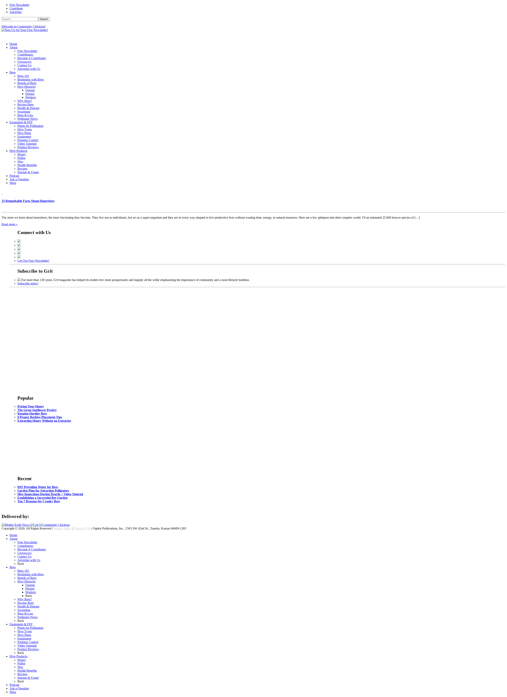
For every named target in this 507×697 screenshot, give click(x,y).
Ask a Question (19, 179)
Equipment (24, 136)
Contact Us (24, 65)
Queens (30, 90)
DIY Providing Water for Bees (37, 487)
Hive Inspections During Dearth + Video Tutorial (50, 494)
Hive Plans (24, 133)
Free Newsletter (19, 5)
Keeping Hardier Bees (32, 413)
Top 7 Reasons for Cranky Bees (38, 501)
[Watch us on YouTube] (19, 253)
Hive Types (24, 129)
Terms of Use (82, 528)
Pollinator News (27, 118)
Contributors (25, 54)
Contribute (16, 8)
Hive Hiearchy (26, 86)
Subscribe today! (27, 283)
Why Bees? (24, 101)
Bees (13, 72)
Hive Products (18, 150)
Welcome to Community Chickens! (24, 26)
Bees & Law (25, 115)
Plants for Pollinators (30, 126)
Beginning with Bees (30, 79)
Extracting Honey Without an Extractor (44, 420)
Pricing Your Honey (30, 406)
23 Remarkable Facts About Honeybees (28, 201)
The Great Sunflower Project (36, 410)
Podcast (14, 175)
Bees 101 (23, 76)
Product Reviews (28, 147)
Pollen (21, 158)
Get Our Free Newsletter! (33, 260)
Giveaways (24, 61)
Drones (29, 93)
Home (13, 44)
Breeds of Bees (26, 83)
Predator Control (27, 140)
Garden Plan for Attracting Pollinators (43, 490)
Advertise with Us (28, 68)
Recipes (22, 168)
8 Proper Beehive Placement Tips (39, 417)
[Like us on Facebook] (19, 241)
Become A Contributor (31, 58)
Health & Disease (28, 108)
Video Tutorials (27, 143)
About (13, 47)
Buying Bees (25, 104)
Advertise (16, 12)
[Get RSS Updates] (19, 257)
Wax (20, 161)
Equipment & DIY (21, 122)
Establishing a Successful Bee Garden (42, 497)
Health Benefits (27, 165)
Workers (30, 97)
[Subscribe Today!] (19, 280)
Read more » (10, 224)
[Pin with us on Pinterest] (19, 249)
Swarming (23, 111)
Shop (13, 183)
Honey (21, 154)
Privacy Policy (62, 528)
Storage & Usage (28, 172)
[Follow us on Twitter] (19, 245)
